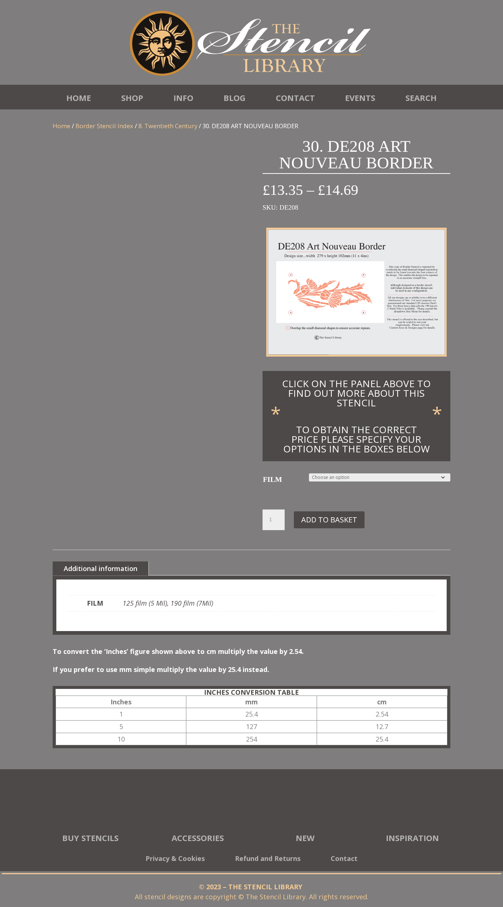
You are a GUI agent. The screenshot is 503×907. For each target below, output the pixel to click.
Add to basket (329, 520)
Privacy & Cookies (175, 859)
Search (421, 97)
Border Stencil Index (104, 126)
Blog (235, 97)
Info (183, 97)
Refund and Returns (267, 859)
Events (360, 97)
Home (78, 97)
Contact (295, 97)
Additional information (100, 568)
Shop (132, 97)
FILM (272, 479)
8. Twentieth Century (167, 126)
